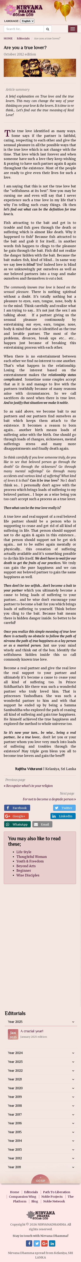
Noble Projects (52, 1196)
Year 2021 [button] (15, 1079)
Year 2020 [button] (15, 1088)
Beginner (23, 871)
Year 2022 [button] (15, 1071)
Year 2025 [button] (15, 1022)
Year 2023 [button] (15, 1062)
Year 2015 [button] (15, 1132)
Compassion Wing (22, 1196)
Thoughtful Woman (31, 857)
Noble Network (54, 1201)
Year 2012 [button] (15, 1158)
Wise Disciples (27, 875)
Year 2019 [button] (15, 1097)
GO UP (40, 1181)
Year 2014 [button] (15, 1141)
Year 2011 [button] (14, 1167)
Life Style (23, 852)
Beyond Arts (26, 866)
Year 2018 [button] (15, 1106)
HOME (8, 38)
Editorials (23, 38)
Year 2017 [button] (15, 1114)
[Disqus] (40, 949)
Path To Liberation (56, 1192)
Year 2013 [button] (15, 1149)
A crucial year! (31, 1031)
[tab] (41, 1022)
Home (14, 1192)
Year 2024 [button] (15, 1053)
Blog (34, 1201)
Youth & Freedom (30, 861)
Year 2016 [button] (15, 1123)
